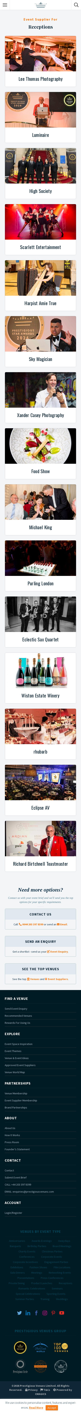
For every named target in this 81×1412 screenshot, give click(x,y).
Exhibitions (17, 1267)
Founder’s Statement (17, 1149)
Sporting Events (56, 1294)
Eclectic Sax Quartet (40, 639)
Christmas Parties (52, 1251)
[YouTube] (62, 1312)
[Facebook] (36, 1312)
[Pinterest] (53, 1312)
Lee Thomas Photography (40, 78)
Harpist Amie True (40, 302)
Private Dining (17, 1283)
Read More (36, 1407)
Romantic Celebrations (31, 1288)
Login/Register (13, 1213)
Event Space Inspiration (18, 1044)
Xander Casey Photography (40, 414)
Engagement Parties (56, 1262)
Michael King (40, 527)
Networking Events (60, 1272)
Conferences (27, 1256)
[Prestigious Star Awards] (20, 1354)
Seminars (57, 1288)
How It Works (12, 1135)
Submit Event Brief (16, 1177)
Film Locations (62, 1267)
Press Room (12, 1142)
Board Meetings (62, 1246)
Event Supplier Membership (21, 1100)
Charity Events (26, 1251)
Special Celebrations (28, 1294)
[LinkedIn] (28, 1312)
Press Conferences (52, 1278)
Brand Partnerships (16, 1107)
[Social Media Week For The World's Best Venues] (61, 1373)
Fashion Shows (38, 1267)
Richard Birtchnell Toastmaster (40, 863)
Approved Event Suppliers (20, 1065)
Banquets (15, 1246)
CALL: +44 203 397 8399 (18, 1184)
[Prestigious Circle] (20, 1373)
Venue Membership (16, 1093)
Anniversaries (17, 1241)
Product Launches (41, 1283)
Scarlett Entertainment (40, 246)
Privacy (33, 1390)
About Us (10, 1128)
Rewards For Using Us (17, 1023)
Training (45, 1299)
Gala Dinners (17, 1272)
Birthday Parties (37, 1246)
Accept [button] (52, 1407)
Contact (9, 1170)
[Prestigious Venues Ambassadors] (40, 1373)
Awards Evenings (42, 1241)
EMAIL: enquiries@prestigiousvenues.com (29, 1191)
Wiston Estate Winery (40, 695)
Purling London (40, 583)
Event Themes (13, 1051)
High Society (40, 190)
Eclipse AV (40, 807)
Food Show (40, 471)
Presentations (25, 1278)
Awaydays (64, 1241)
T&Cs (46, 1390)
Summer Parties (24, 1299)
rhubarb (40, 751)
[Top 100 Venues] (61, 1354)
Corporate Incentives (25, 1262)
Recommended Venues (18, 1015)
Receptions (65, 1283)
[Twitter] (19, 1312)
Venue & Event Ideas (17, 1058)
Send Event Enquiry (16, 1008)
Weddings (62, 1299)
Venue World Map (15, 1072)
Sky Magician (40, 358)
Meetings (36, 1272)
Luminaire (40, 134)
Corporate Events (51, 1256)
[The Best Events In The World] (40, 1354)
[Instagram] (45, 1312)
